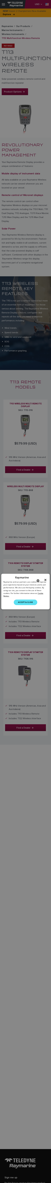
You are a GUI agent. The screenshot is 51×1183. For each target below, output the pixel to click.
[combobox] (38, 580)
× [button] (45, 580)
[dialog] (25, 591)
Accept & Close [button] (25, 602)
